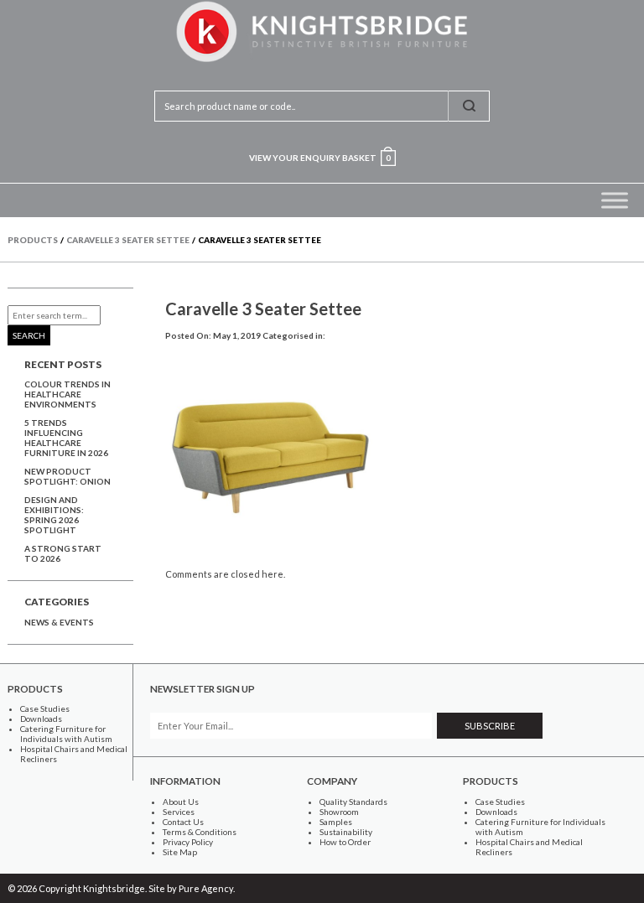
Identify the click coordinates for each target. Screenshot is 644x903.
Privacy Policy (188, 842)
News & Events (59, 622)
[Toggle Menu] (614, 200)
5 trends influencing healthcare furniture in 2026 (66, 438)
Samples (335, 822)
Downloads (41, 719)
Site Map (180, 852)
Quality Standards (353, 802)
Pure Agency (206, 888)
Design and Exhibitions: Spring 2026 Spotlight (54, 515)
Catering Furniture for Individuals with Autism (66, 734)
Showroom (339, 812)
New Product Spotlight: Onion (67, 476)
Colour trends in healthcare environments (67, 394)
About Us (181, 802)
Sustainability (345, 832)
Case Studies (45, 708)
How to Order (345, 842)
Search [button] (29, 335)
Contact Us (183, 822)
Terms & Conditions (199, 832)
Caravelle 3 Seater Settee (263, 308)
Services (179, 812)
